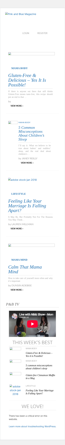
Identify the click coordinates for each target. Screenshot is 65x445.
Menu (22, 41)
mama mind (19, 259)
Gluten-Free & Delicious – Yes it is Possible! (27, 80)
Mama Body (19, 68)
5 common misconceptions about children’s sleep (31, 133)
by (9, 101)
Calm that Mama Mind (25, 269)
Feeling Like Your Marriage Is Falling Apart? (27, 205)
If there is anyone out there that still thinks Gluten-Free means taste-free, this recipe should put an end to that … (30, 94)
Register (42, 33)
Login (25, 33)
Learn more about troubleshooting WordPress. (32, 426)
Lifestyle (18, 194)
